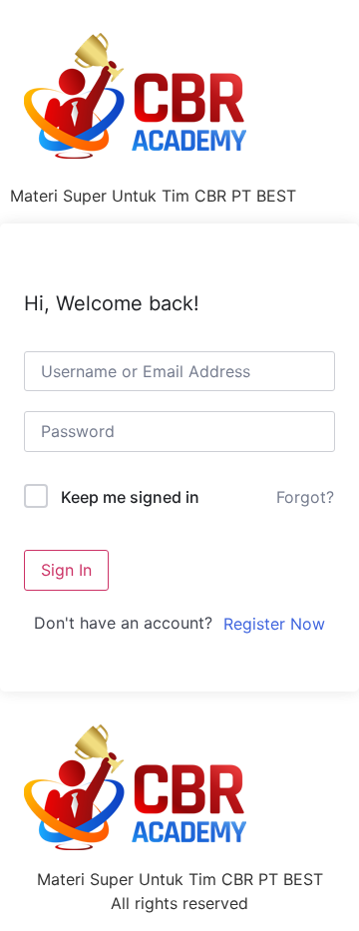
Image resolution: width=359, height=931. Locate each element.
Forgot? (305, 497)
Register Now (274, 624)
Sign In (66, 570)
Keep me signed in (130, 497)
